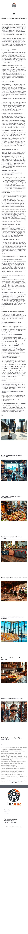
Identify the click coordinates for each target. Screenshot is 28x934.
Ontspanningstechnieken (8, 766)
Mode (3, 781)
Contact (6, 811)
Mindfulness (18, 763)
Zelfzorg (21, 776)
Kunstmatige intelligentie (21, 761)
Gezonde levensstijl (5, 756)
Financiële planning (13, 755)
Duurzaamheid (4, 751)
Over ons (6, 813)
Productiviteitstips (5, 770)
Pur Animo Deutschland (10, 819)
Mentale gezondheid (7, 763)
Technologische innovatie (18, 772)
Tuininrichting (9, 776)
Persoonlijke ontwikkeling (9, 768)
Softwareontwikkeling (5, 771)
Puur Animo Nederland (10, 822)
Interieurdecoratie (22, 758)
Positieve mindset (21, 768)
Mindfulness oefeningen (6, 765)
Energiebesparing (5, 755)
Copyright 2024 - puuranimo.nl (14, 826)
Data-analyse (23, 747)
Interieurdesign (7, 760)
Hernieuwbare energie (22, 756)
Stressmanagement (19, 771)
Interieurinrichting (17, 760)
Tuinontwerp (15, 776)
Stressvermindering (7, 773)
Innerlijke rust (12, 758)
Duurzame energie (12, 751)
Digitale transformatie (11, 749)
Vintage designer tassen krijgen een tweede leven (14, 577)
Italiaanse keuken (12, 761)
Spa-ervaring (11, 771)
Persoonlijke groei (20, 766)
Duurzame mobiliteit (20, 751)
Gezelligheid (21, 755)
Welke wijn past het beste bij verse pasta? (12, 698)
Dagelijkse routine (14, 747)
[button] (14, 14)
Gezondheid (14, 756)
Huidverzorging (4, 758)
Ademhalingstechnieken (5, 747)
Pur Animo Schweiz (9, 820)
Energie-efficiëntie (14, 753)
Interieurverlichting (4, 761)
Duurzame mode (4, 753)
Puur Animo (7, 810)
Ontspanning (13, 765)
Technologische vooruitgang (11, 774)
